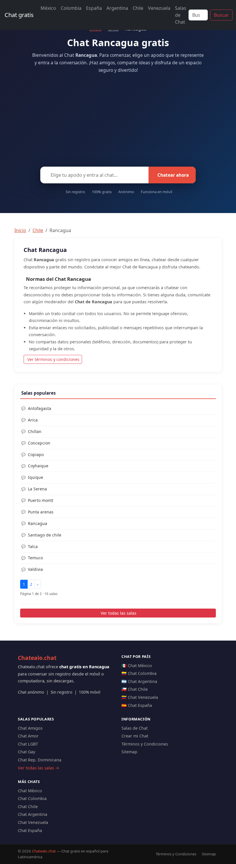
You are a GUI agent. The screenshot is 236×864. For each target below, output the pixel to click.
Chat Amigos (30, 728)
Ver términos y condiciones (53, 359)
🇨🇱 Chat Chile (134, 689)
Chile (138, 8)
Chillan (34, 431)
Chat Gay (26, 751)
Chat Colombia (32, 798)
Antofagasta (39, 408)
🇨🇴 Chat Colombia (139, 673)
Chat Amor (28, 736)
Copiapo (36, 454)
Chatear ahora (173, 175)
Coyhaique (38, 465)
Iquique (35, 477)
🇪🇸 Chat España (136, 705)
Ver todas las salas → (38, 768)
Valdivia (35, 569)
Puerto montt (40, 500)
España (94, 8)
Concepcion (39, 443)
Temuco (35, 557)
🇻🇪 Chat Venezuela (139, 697)
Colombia (71, 8)
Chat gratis (19, 15)
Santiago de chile (44, 535)
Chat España (30, 830)
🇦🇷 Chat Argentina (139, 681)
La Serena (37, 489)
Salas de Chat (180, 15)
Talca (33, 546)
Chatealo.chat (37, 658)
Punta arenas (41, 512)
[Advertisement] (118, 118)
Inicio (20, 230)
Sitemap (129, 751)
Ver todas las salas (118, 613)
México (48, 8)
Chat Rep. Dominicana (39, 760)
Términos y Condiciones (144, 744)
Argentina (117, 8)
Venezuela (159, 8)
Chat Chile (28, 806)
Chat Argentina (32, 814)
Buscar (221, 15)
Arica (33, 420)
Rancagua (37, 523)
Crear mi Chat (134, 736)
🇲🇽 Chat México (136, 665)
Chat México (30, 790)
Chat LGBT (28, 744)
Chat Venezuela (33, 822)
